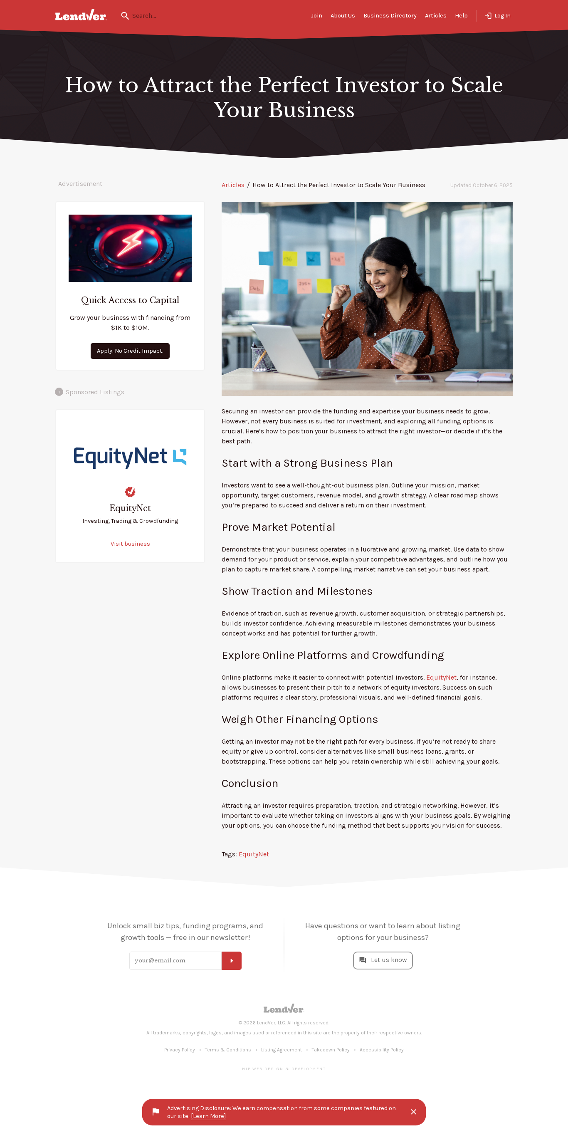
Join (316, 15)
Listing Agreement (281, 1050)
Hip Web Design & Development (284, 1068)
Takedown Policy (331, 1050)
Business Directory (390, 15)
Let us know (389, 960)
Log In (502, 15)
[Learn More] (208, 1116)
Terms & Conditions (228, 1050)
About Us (343, 15)
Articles (436, 15)
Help (461, 15)
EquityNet (441, 677)
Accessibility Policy (382, 1050)
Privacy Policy (179, 1050)
